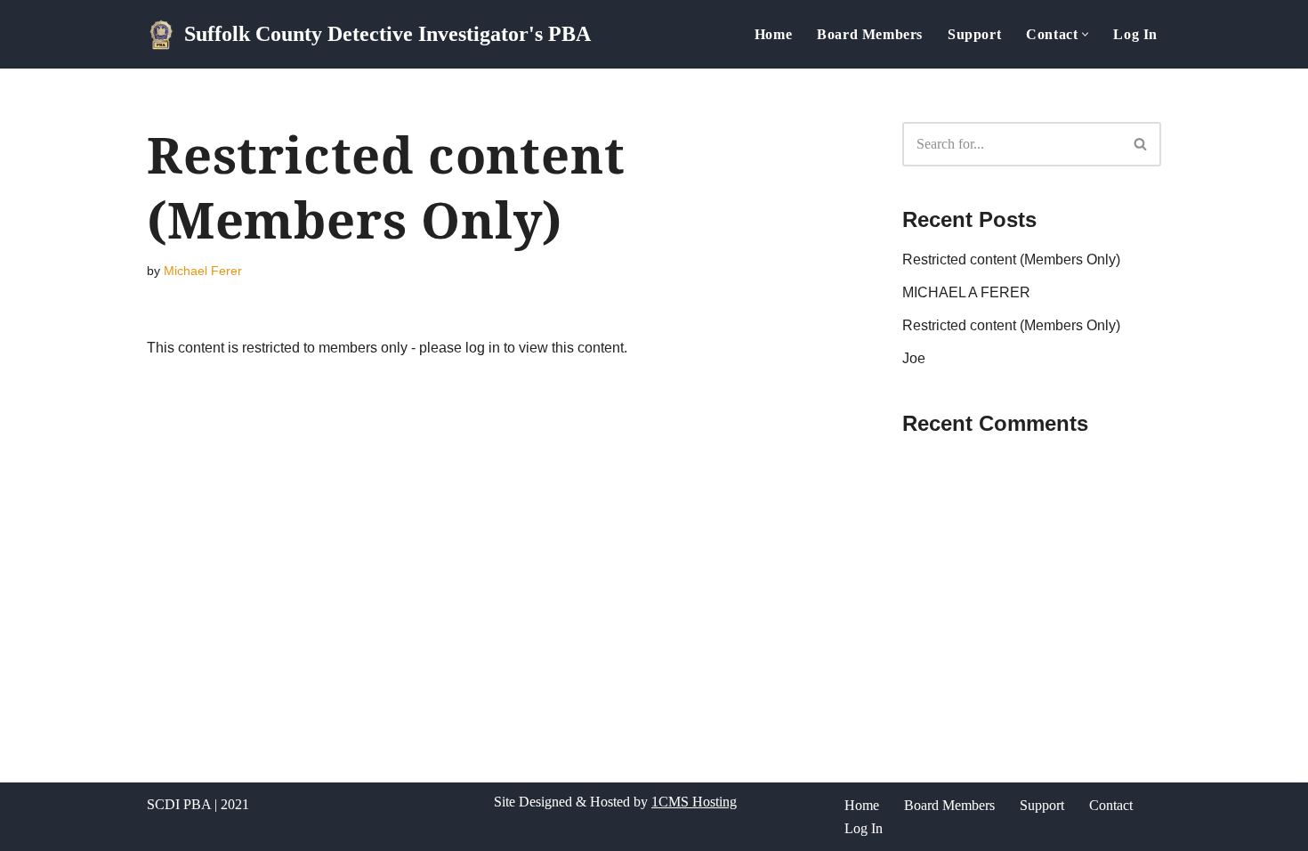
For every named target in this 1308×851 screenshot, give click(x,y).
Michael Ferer (203, 270)
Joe (913, 358)
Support (974, 34)
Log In (1135, 34)
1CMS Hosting (694, 801)
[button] (1085, 34)
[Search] (1141, 144)
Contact (1111, 805)
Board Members (870, 34)
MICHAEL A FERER (966, 292)
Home (773, 34)
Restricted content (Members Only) (1011, 259)
